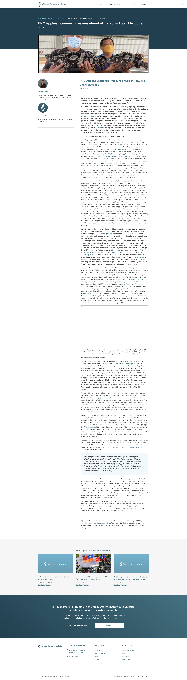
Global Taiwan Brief (49, 18)
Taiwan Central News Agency (128, 354)
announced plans (138, 257)
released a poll (91, 427)
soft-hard (100, 128)
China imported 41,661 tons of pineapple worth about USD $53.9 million (114, 156)
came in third (116, 442)
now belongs (109, 275)
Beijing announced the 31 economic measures (112, 398)
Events (133, 4)
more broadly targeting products (99, 223)
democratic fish (88, 293)
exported (102, 165)
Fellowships (125, 656)
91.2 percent (104, 158)
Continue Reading (44, 585)
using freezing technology (121, 289)
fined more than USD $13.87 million (98, 523)
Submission (125, 662)
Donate (144, 4)
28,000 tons (115, 250)
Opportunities (126, 659)
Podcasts (124, 653)
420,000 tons (112, 154)
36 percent (138, 170)
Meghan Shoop (44, 116)
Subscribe (125, 665)
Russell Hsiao (43, 92)
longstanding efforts (129, 364)
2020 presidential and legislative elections (118, 195)
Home (40, 18)
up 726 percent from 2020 (133, 284)
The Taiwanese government (105, 234)
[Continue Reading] (72, 585)
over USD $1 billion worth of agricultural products (115, 149)
